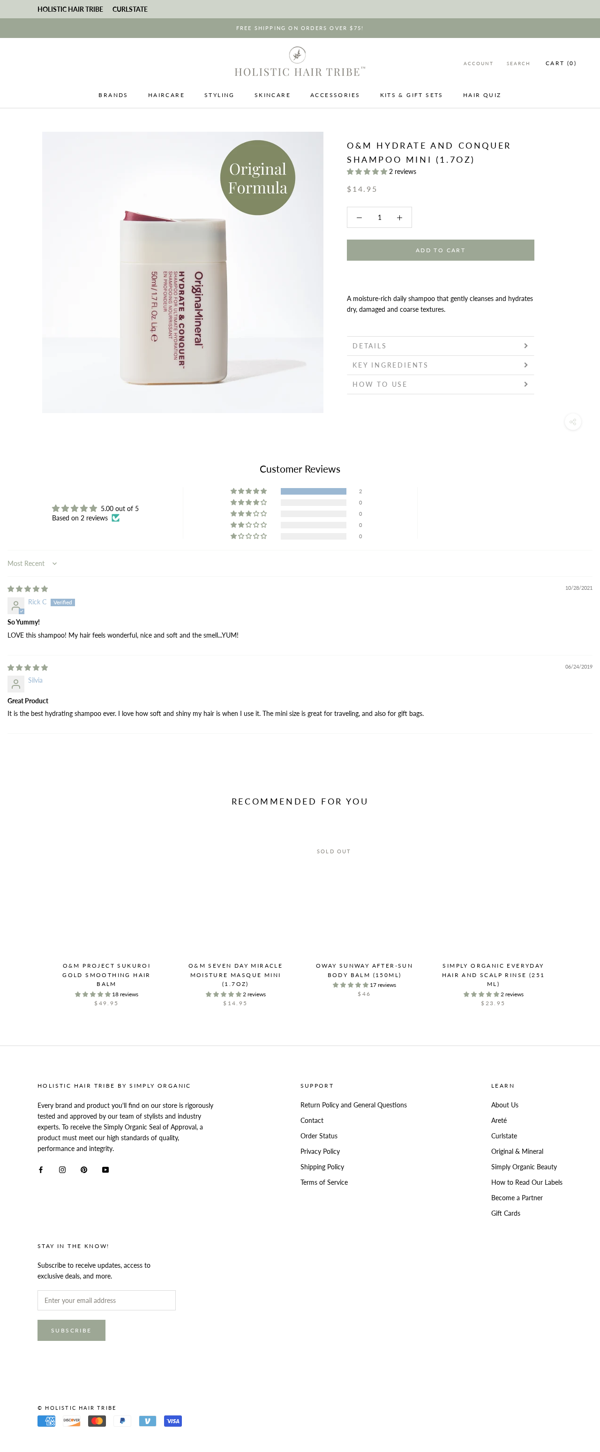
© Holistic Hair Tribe (77, 1408)
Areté (499, 1120)
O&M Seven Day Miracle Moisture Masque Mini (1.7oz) (235, 975)
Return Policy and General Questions (353, 1105)
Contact (311, 1120)
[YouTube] (105, 1168)
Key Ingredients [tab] (390, 365)
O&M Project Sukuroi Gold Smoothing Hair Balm (106, 975)
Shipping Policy (322, 1167)
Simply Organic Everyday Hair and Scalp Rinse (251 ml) (493, 975)
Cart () (561, 63)
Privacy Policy (320, 1151)
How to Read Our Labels (526, 1182)
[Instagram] (62, 1168)
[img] (28, 589)
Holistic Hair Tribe (70, 9)
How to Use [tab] (380, 384)
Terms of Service (324, 1182)
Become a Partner (517, 1198)
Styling (219, 94)
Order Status (319, 1136)
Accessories (335, 94)
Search (519, 63)
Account (479, 63)
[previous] (29, 914)
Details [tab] (369, 346)
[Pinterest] (84, 1168)
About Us (504, 1105)
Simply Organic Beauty (524, 1167)
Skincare (273, 94)
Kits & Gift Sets (411, 94)
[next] (570, 914)
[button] (368, 171)
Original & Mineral (517, 1151)
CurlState (130, 9)
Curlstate (504, 1136)
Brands (113, 94)
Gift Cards (505, 1213)
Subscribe (71, 1330)
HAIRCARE (166, 94)
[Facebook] (41, 1168)
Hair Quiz (482, 94)
